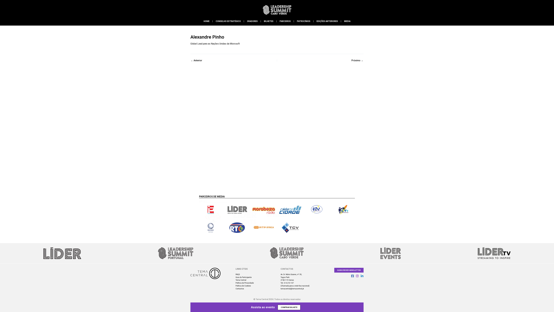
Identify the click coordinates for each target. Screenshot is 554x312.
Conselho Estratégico (228, 21)
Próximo (357, 60)
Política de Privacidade (245, 283)
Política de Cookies (243, 286)
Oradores (252, 21)
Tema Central (241, 280)
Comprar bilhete (289, 307)
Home (206, 21)
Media (347, 21)
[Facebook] (352, 275)
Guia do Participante (244, 277)
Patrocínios (303, 21)
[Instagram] (357, 275)
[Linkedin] (362, 275)
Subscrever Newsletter (349, 270)
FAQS (238, 274)
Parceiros (285, 21)
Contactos (240, 289)
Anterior (196, 60)
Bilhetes (268, 21)
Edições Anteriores (327, 21)
